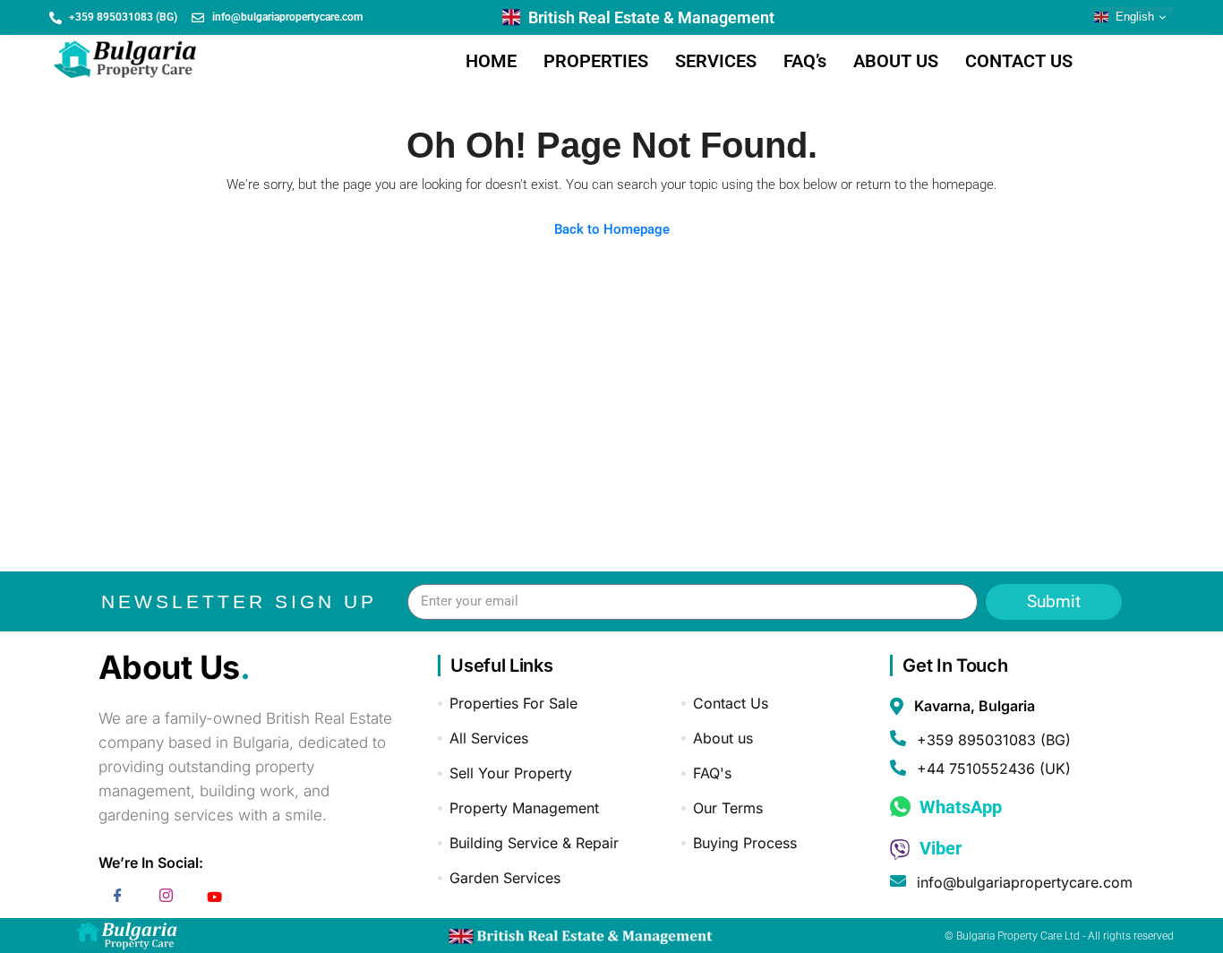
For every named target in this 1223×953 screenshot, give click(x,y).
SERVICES (716, 61)
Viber (938, 848)
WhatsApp (958, 807)
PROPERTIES (595, 61)
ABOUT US (895, 61)
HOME (491, 61)
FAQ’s (804, 61)
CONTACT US (1019, 61)
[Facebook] (118, 898)
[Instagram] (166, 898)
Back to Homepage (612, 229)
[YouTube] (215, 898)
